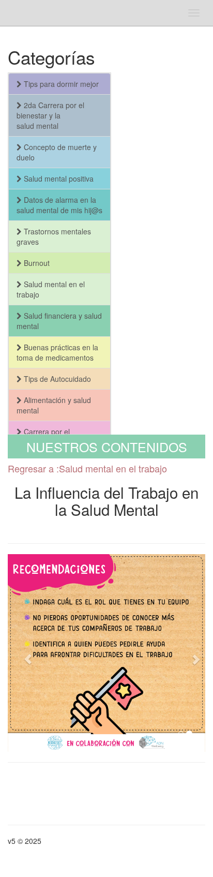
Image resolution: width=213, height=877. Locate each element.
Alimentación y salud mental (54, 405)
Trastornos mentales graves (54, 236)
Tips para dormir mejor (60, 84)
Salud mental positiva (58, 178)
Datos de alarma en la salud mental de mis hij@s (59, 205)
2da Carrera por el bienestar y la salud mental (50, 115)
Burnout (36, 263)
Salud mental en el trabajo (51, 289)
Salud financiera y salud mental (59, 320)
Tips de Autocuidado (56, 379)
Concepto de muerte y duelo (57, 152)
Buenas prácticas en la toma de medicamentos (57, 352)
